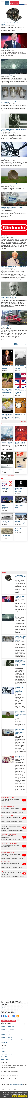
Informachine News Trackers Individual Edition (12, 1039)
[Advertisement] (14, 555)
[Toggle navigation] (2, 3)
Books (2, 424)
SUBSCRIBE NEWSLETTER (14, 2)
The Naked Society (19, 469)
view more (11, 475)
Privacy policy (4, 1056)
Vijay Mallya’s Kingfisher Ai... (8, 834)
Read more (23, 421)
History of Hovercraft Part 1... (8, 815)
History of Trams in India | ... (8, 825)
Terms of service (5, 1059)
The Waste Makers (6, 469)
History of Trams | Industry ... (8, 852)
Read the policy (22, 1096)
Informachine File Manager (7, 1026)
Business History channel (7, 1042)
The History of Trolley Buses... (9, 861)
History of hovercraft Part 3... (8, 797)
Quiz (2, 478)
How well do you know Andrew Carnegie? (19, 490)
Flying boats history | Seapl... (8, 871)
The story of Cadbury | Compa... (9, 843)
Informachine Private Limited (16, 1084)
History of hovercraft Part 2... (8, 806)
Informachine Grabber (6, 1031)
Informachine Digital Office (7, 1029)
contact (3, 1051)
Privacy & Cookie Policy (7, 1054)
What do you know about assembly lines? (20, 505)
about (2, 1048)
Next (25, 344)
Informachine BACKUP (7, 1037)
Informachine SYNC (6, 1034)
